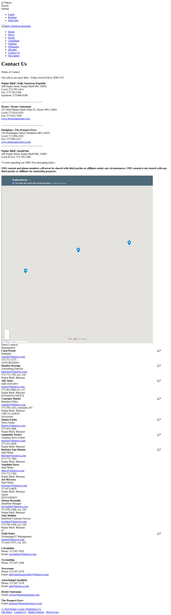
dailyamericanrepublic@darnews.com (29, 574)
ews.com (31, 554)
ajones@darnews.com (13, 386)
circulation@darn (18, 554)
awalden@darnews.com (14, 521)
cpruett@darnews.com (13, 356)
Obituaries (13, 46)
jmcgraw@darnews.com (14, 485)
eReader (12, 49)
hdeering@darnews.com (14, 371)
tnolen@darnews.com (12, 539)
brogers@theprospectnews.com (25, 603)
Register (12, 17)
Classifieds (13, 40)
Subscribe (13, 20)
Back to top (52, 612)
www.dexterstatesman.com (15, 118)
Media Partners (36, 612)
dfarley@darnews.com (13, 425)
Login (11, 14)
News (11, 34)
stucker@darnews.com (13, 440)
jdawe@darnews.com (12, 470)
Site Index (6, 612)
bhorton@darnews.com (13, 455)
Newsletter (13, 55)
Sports (11, 37)
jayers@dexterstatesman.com (24, 594)
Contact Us (14, 52)
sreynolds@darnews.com (14, 506)
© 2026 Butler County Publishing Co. (21, 609)
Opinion (12, 43)
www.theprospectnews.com (16, 142)
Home (11, 31)
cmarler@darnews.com (13, 404)
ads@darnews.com (19, 586)
